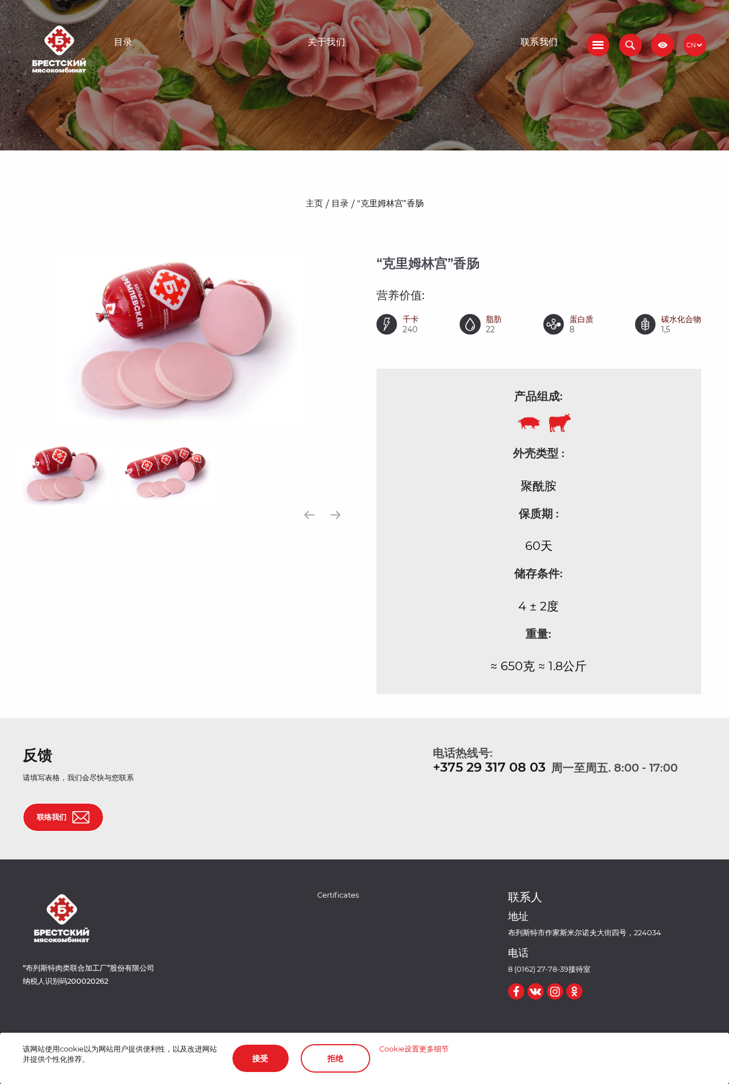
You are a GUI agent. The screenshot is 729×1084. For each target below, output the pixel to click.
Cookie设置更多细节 (414, 1049)
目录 (123, 41)
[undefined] (309, 515)
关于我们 (326, 41)
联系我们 (539, 41)
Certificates (338, 895)
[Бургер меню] (598, 45)
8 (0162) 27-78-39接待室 (549, 969)
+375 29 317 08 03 (489, 767)
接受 (260, 1058)
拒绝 (335, 1058)
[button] (630, 45)
